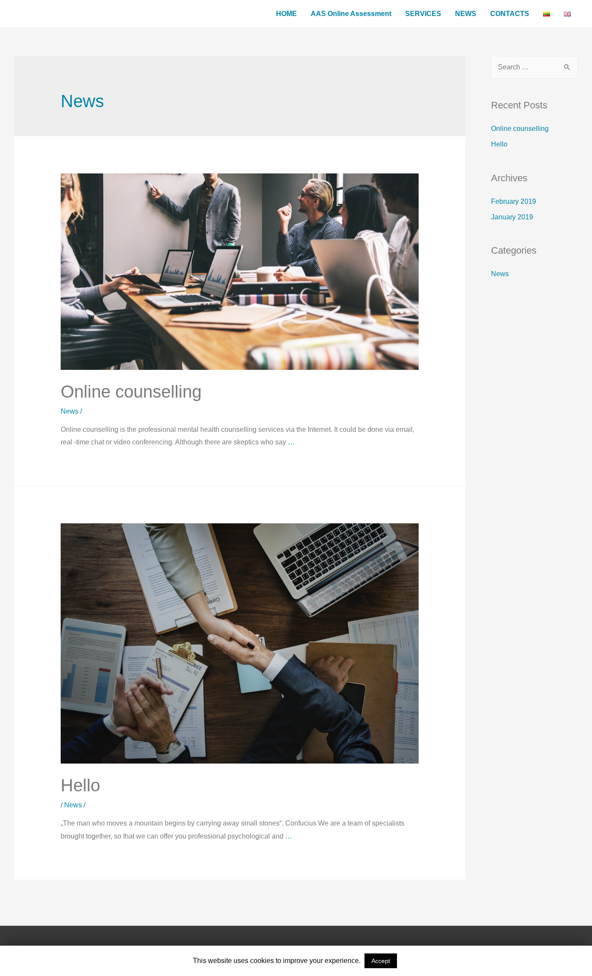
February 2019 (513, 201)
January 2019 (512, 217)
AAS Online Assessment (351, 13)
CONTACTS (509, 13)
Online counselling (131, 391)
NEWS (465, 13)
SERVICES (423, 13)
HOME (286, 13)
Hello (80, 785)
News (69, 411)
